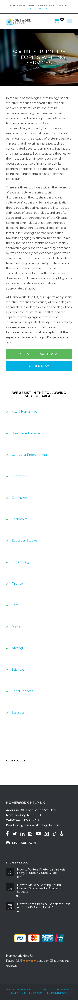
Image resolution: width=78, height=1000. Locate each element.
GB (45, 9)
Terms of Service (62, 990)
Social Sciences (22, 691)
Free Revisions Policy (56, 993)
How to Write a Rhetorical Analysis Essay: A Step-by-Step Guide (41, 871)
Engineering (20, 562)
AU (40, 9)
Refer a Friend (18, 993)
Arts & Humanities (24, 411)
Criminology (20, 497)
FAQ (35, 990)
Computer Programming (29, 454)
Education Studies (24, 540)
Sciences (18, 669)
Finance (17, 583)
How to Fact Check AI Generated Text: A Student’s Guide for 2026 (44, 905)
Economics (19, 519)
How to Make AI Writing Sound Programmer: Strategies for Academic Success (40, 888)
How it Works (24, 990)
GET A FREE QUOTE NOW (39, 354)
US (30, 9)
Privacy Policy (35, 993)
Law (15, 605)
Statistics (18, 712)
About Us (9, 990)
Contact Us (45, 990)
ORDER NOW (39, 366)
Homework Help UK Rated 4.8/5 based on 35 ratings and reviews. (38, 961)
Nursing (17, 648)
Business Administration (28, 433)
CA (35, 9)
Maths (16, 626)
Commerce (20, 476)
